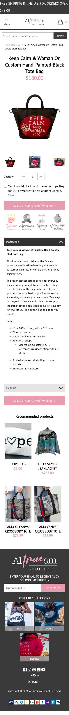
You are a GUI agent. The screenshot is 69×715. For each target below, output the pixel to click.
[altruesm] (34, 21)
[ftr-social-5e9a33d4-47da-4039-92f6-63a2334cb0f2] (39, 669)
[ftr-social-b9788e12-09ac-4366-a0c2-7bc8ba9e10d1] (34, 669)
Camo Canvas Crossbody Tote (48, 529)
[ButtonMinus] (23, 176)
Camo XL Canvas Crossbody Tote (18, 529)
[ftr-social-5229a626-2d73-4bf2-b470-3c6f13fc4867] (25, 669)
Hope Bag (18, 464)
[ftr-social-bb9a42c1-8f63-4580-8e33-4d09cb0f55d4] (43, 669)
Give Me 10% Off (53, 587)
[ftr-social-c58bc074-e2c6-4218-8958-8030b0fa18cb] (30, 669)
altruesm (34, 691)
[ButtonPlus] (41, 176)
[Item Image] (18, 441)
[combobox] (27, 35)
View (11, 195)
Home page (9, 45)
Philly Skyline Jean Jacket (47, 466)
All (19, 45)
